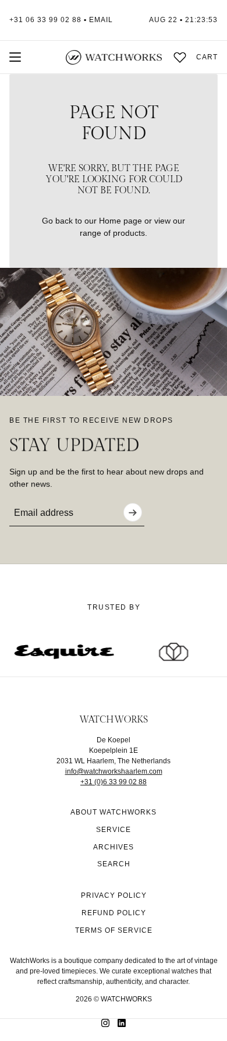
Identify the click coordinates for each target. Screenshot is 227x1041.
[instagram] (105, 1023)
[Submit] (132, 512)
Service (113, 830)
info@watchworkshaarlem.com (113, 771)
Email (101, 20)
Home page (120, 220)
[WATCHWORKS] (114, 57)
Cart (207, 57)
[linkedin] (121, 1023)
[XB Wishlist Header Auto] (180, 57)
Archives (113, 847)
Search (113, 864)
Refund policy (113, 913)
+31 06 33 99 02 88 (45, 20)
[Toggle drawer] (15, 57)
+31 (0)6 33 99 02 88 (113, 782)
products (129, 233)
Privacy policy (114, 895)
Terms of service (113, 930)
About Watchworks (113, 812)
